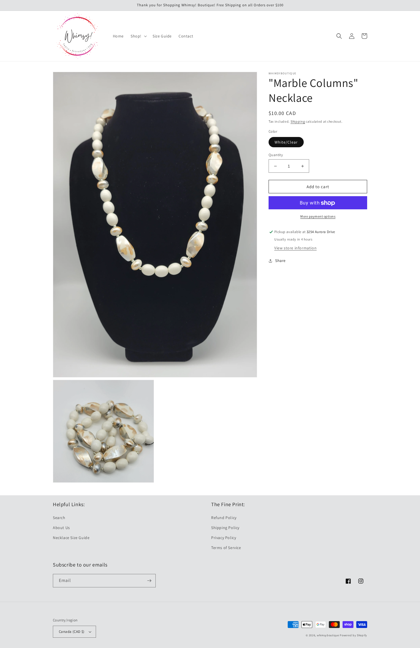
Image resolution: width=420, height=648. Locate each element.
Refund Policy (224, 517)
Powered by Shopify (353, 635)
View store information (295, 248)
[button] (138, 36)
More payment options (317, 216)
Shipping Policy (225, 527)
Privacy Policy (223, 537)
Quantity (276, 154)
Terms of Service (226, 547)
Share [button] (280, 260)
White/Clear (286, 142)
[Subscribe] (149, 580)
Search (59, 517)
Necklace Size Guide (71, 537)
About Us (61, 527)
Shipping (298, 121)
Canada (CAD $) (72, 631)
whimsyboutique (328, 635)
